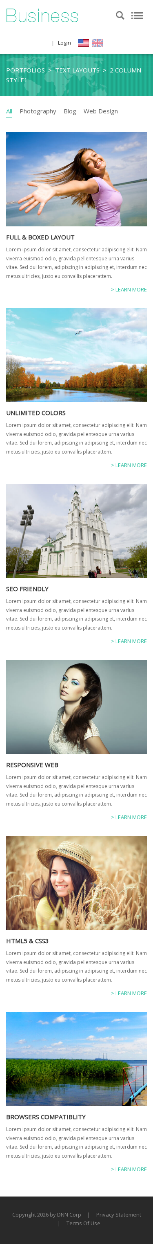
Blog (70, 111)
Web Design (101, 111)
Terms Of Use (83, 1223)
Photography (38, 111)
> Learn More (129, 289)
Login (64, 42)
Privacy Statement (118, 1214)
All (9, 111)
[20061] (42, 14)
